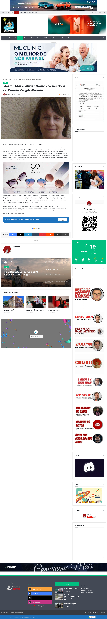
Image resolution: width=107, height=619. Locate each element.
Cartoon (64, 37)
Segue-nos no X (79, 525)
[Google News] (36, 228)
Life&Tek (46, 37)
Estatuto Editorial (85, 588)
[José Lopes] (89, 332)
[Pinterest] (42, 234)
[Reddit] (50, 234)
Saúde (85, 37)
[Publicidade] (89, 188)
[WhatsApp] (89, 217)
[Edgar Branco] (89, 295)
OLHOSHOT (103, 612)
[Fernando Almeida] (89, 396)
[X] (20, 234)
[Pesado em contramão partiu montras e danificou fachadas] (59, 605)
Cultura (20, 37)
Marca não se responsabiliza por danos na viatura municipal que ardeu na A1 (71, 597)
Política (33, 37)
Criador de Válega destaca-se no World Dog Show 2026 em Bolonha (35, 309)
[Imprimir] (65, 234)
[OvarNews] (9, 25)
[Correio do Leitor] (89, 424)
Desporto (14, 37)
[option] (36, 272)
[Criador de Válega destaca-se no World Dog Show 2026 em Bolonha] (36, 302)
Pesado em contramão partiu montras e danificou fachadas (71, 605)
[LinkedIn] (28, 234)
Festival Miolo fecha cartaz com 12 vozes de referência (22, 273)
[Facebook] (13, 234)
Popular (67, 584)
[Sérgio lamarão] (89, 381)
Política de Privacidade (86, 590)
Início (3, 37)
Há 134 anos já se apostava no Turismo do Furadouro (11, 309)
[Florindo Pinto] (89, 438)
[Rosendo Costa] (89, 411)
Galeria (58, 37)
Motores (70, 37)
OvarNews (8, 94)
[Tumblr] (35, 234)
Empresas (26, 37)
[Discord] (89, 468)
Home (5, 79)
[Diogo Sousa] (89, 318)
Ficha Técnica (84, 586)
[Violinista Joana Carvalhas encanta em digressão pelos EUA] (58, 302)
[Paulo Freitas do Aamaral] (89, 345)
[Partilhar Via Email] (58, 234)
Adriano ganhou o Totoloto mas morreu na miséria (71, 589)
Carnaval (39, 37)
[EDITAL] (89, 101)
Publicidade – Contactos (87, 592)
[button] (53, 617)
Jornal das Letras (30, 159)
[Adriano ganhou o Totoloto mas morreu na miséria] (59, 590)
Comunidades (78, 37)
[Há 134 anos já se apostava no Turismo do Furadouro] (13, 302)
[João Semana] (89, 364)
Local (8, 37)
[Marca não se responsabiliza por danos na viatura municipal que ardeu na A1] (59, 597)
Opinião (52, 37)
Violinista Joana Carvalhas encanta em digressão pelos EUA (58, 309)
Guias (91, 37)
